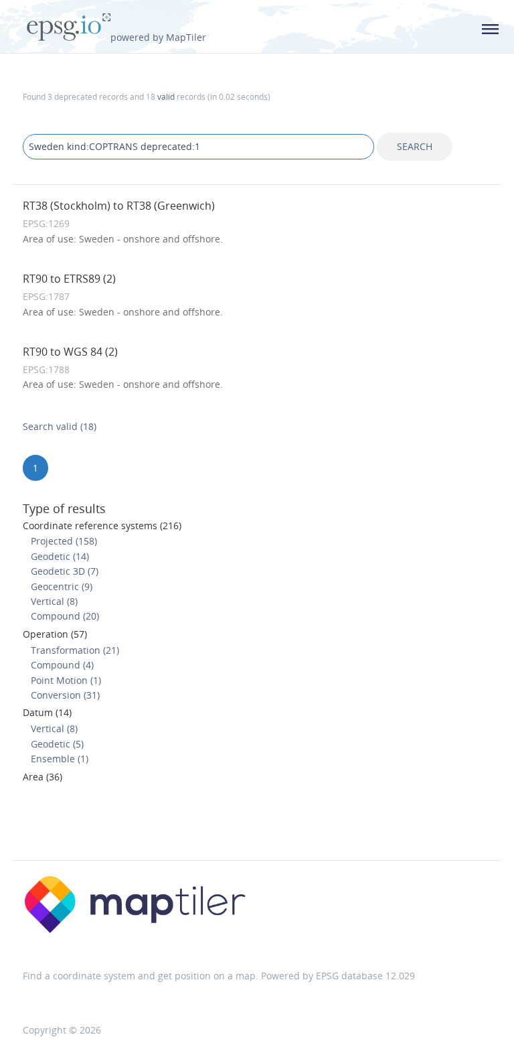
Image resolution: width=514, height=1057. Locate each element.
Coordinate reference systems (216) (102, 525)
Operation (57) (55, 634)
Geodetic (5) (57, 743)
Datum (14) (47, 712)
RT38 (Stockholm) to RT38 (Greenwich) (119, 205)
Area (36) (42, 776)
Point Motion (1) (66, 680)
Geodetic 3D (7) (64, 571)
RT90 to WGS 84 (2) (70, 351)
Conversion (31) (65, 695)
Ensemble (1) (59, 758)
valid (166, 96)
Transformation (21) (75, 650)
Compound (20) (65, 616)
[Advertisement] (257, 826)
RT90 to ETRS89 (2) (69, 278)
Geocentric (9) (61, 586)
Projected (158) (64, 541)
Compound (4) (62, 664)
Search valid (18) (59, 426)
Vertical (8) (54, 601)
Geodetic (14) (60, 556)
